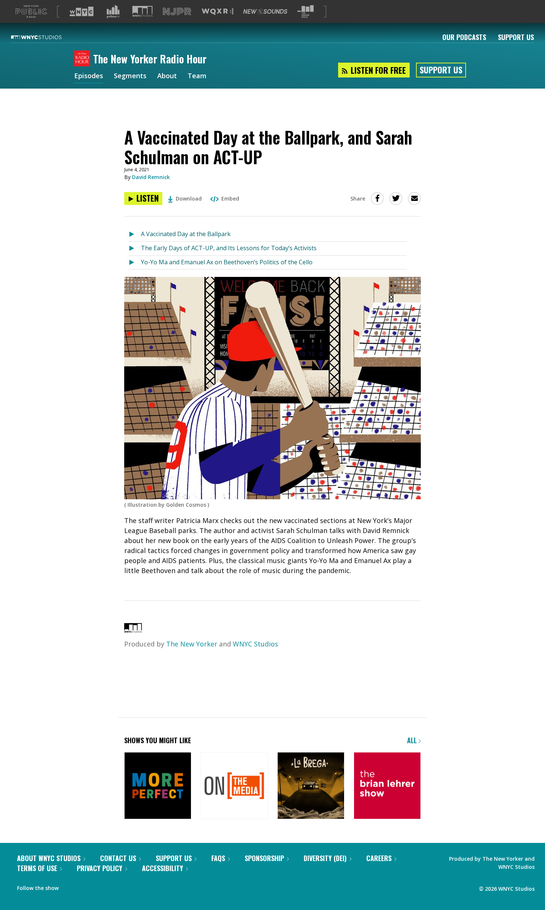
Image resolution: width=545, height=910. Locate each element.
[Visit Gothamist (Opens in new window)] (113, 11)
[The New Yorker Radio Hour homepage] (83, 58)
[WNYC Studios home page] (45, 37)
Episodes (88, 76)
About (167, 76)
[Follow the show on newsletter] (83, 886)
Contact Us (118, 858)
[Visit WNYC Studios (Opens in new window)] (142, 11)
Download (189, 198)
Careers (379, 858)
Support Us (516, 37)
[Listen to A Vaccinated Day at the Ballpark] (135, 234)
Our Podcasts (464, 37)
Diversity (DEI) (325, 858)
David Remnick (151, 177)
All (413, 740)
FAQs (218, 858)
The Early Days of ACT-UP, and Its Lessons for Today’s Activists (229, 248)
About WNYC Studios (48, 858)
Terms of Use (37, 868)
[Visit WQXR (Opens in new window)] (217, 11)
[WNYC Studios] (133, 630)
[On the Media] (234, 786)
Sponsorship (264, 858)
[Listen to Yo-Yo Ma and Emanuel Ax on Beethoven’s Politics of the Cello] (135, 262)
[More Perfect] (157, 786)
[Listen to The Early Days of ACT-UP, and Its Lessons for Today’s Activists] (135, 248)
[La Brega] (310, 786)
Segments (130, 76)
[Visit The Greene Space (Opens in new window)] (305, 11)
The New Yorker (191, 643)
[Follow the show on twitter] (69, 886)
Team (197, 76)
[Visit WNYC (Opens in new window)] (81, 11)
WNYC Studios (255, 643)
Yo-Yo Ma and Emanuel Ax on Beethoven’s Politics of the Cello (227, 262)
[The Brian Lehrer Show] (387, 786)
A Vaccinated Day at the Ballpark (186, 234)
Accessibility (162, 868)
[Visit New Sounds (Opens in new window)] (265, 11)
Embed (230, 198)
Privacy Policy (99, 868)
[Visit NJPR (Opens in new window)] (177, 12)
